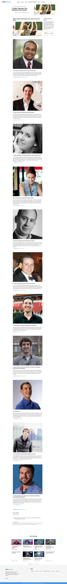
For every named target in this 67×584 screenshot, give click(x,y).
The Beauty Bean (21, 205)
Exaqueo (21, 162)
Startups (32, 571)
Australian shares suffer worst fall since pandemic (16, 547)
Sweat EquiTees (21, 248)
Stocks (40, 571)
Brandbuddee (21, 460)
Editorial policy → (34, 524)
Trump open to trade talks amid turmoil (38, 559)
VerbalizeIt (20, 418)
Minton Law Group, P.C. (22, 290)
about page (23, 518)
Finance (36, 571)
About (53, 571)
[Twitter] (5, 578)
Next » (38, 564)
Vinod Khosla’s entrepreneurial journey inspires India (50, 547)
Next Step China (20, 331)
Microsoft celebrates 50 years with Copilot (50, 552)
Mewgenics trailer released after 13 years (27, 559)
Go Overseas (21, 504)
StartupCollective (23, 509)
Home (12, 6)
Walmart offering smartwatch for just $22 (27, 546)
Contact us (57, 571)
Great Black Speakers (24, 77)
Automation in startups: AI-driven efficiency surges (38, 547)
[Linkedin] (7, 578)
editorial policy (18, 518)
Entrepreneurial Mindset (47, 571)
